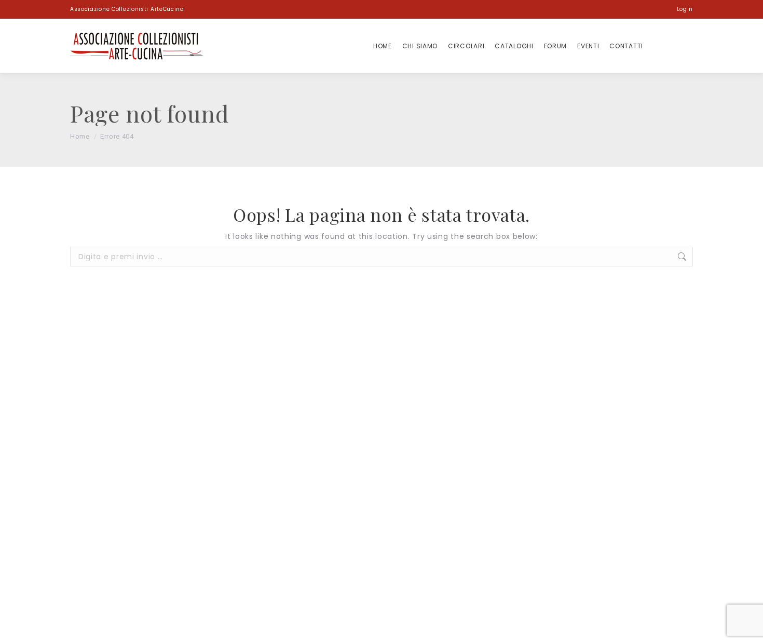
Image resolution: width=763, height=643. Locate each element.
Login (685, 9)
